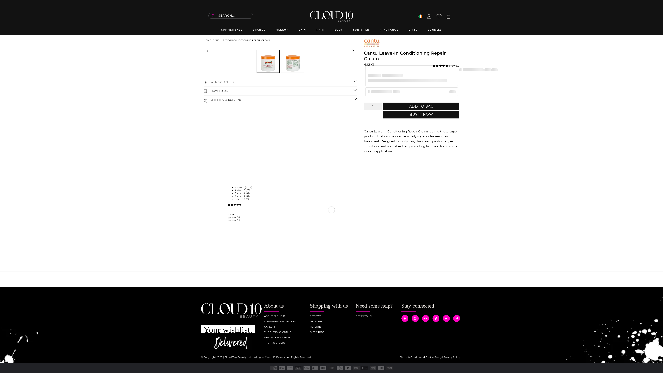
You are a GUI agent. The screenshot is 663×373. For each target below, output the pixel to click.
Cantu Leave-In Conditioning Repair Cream (241, 40)
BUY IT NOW (421, 114)
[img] (235, 204)
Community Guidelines (280, 321)
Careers (270, 327)
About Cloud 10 (275, 316)
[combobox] (230, 16)
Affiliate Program (277, 337)
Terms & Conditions (412, 357)
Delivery (316, 321)
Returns (315, 327)
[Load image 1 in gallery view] (268, 61)
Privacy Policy (452, 357)
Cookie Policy (433, 357)
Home (207, 40)
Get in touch (364, 316)
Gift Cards (317, 332)
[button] (441, 65)
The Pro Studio (274, 343)
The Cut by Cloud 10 (277, 332)
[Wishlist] (439, 16)
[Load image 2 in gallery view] (292, 61)
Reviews (315, 316)
